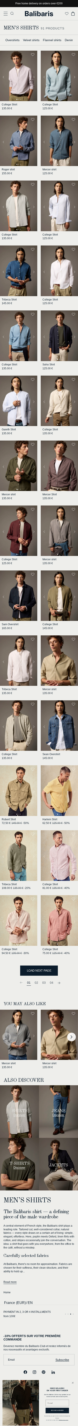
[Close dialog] (73, 1383)
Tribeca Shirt (9, 299)
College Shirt (9, 104)
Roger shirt (8, 169)
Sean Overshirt (51, 754)
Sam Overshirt (10, 624)
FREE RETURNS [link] (13, 1311)
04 (51, 982)
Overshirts (12, 40)
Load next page (39, 970)
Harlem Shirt (49, 819)
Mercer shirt (49, 169)
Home (7, 1292)
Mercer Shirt (49, 494)
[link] (21, 982)
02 (36, 982)
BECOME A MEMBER (57, 1410)
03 (44, 982)
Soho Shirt (48, 364)
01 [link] (29, 982)
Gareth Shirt (9, 429)
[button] (5, 13)
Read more (10, 1282)
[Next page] (59, 982)
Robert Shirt (9, 819)
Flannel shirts (52, 40)
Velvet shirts (31, 40)
